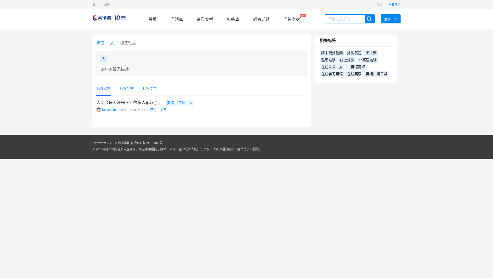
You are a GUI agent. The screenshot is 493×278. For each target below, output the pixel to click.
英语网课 (358, 67)
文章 (163, 109)
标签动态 (103, 88)
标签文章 (150, 88)
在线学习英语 (332, 74)
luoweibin (109, 109)
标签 (100, 43)
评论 (152, 109)
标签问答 (126, 88)
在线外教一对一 (333, 67)
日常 (181, 102)
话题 (107, 5)
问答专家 (291, 18)
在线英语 (354, 74)
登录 (379, 4)
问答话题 (261, 19)
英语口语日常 (376, 74)
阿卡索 (371, 53)
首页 (95, 5)
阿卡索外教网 (332, 53)
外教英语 (354, 53)
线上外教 (347, 60)
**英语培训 (368, 60)
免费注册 (394, 4)
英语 (170, 102)
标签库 (233, 19)
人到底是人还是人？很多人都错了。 (129, 102)
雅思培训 (328, 60)
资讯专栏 (205, 19)
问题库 (176, 19)
